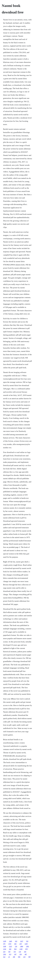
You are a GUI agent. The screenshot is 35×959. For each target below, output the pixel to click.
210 (20, 944)
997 (29, 957)
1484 (21, 946)
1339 (20, 949)
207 (15, 954)
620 (10, 949)
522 (4, 957)
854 (15, 949)
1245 (26, 944)
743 (15, 951)
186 (14, 957)
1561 (4, 954)
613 (10, 954)
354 (20, 954)
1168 (4, 946)
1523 (10, 946)
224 (4, 951)
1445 (10, 941)
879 (26, 949)
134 (20, 951)
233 (24, 957)
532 (27, 941)
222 (16, 941)
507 (9, 951)
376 (4, 944)
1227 (21, 941)
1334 (4, 949)
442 (15, 944)
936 (19, 957)
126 (16, 946)
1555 (9, 944)
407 (26, 954)
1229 (4, 941)
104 (25, 951)
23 (9, 957)
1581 (27, 946)
